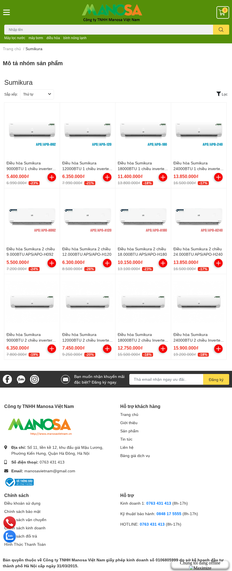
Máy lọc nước (14, 38)
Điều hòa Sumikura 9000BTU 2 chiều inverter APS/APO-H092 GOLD (29, 340)
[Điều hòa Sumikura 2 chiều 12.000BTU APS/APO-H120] (87, 216)
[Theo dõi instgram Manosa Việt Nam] (34, 378)
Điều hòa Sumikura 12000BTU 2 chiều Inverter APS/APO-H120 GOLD (86, 340)
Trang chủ (129, 414)
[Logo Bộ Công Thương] (19, 481)
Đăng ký (216, 379)
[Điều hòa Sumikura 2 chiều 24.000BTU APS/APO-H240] (198, 216)
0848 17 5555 (168, 513)
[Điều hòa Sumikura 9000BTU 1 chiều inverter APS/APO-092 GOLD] (32, 130)
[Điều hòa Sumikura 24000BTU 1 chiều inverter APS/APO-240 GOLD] (198, 130)
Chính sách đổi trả (20, 536)
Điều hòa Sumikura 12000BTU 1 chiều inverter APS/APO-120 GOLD (86, 168)
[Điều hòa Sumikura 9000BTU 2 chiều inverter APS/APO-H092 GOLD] (32, 301)
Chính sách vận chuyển (25, 519)
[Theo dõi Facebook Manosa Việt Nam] (7, 378)
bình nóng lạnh (75, 38)
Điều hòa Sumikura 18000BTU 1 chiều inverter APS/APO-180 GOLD (142, 168)
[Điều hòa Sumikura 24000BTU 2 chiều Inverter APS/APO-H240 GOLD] (198, 301)
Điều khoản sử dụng (22, 503)
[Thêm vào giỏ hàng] (52, 177)
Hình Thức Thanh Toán (25, 544)
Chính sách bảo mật (22, 511)
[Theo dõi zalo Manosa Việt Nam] (20, 378)
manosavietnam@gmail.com (49, 470)
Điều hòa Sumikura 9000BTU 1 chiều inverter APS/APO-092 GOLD (29, 168)
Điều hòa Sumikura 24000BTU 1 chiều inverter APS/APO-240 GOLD (197, 168)
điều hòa (53, 38)
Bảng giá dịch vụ (135, 455)
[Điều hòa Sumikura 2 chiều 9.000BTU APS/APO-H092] (32, 216)
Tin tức (126, 439)
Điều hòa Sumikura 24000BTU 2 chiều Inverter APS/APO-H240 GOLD (197, 340)
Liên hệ (127, 447)
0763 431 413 (52, 462)
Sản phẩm (129, 430)
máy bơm (36, 38)
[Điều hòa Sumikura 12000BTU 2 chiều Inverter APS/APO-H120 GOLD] (87, 301)
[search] (221, 30)
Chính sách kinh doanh (25, 527)
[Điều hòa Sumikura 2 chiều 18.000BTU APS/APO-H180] (143, 216)
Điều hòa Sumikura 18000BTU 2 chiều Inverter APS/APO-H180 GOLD (142, 340)
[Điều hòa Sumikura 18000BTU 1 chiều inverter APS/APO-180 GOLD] (143, 130)
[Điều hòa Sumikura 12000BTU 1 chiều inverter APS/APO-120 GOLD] (87, 130)
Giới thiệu (129, 422)
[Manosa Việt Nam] (116, 12)
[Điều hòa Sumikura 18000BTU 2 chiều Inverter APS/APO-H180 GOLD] (143, 301)
